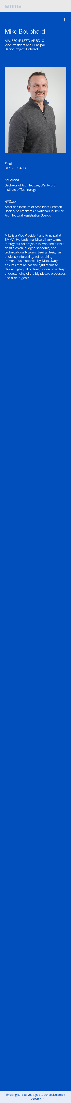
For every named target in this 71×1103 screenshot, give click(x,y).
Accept (36, 1099)
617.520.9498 (15, 167)
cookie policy (57, 1094)
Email (8, 163)
